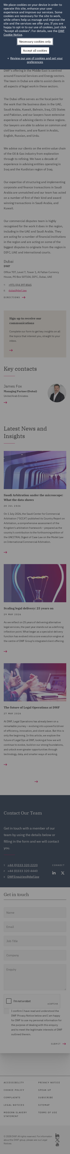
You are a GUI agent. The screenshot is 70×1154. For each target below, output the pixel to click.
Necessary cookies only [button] (35, 41)
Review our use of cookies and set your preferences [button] (36, 60)
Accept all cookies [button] (35, 50)
